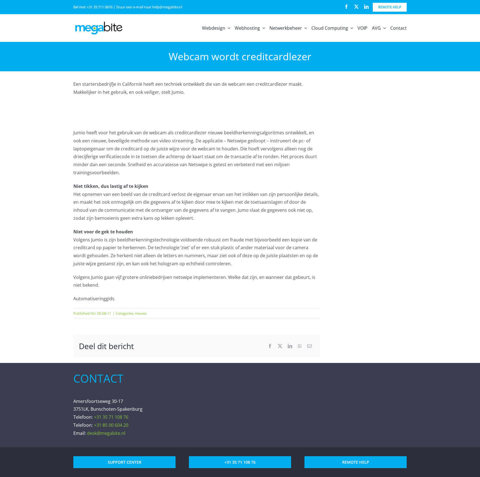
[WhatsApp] (299, 346)
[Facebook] (270, 346)
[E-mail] (309, 346)
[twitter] (356, 6)
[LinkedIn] (290, 346)
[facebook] (346, 6)
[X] (280, 346)
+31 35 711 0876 (99, 6)
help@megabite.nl (167, 6)
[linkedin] (366, 6)
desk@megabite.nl (106, 433)
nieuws (141, 313)
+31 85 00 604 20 (111, 425)
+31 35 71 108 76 (111, 417)
